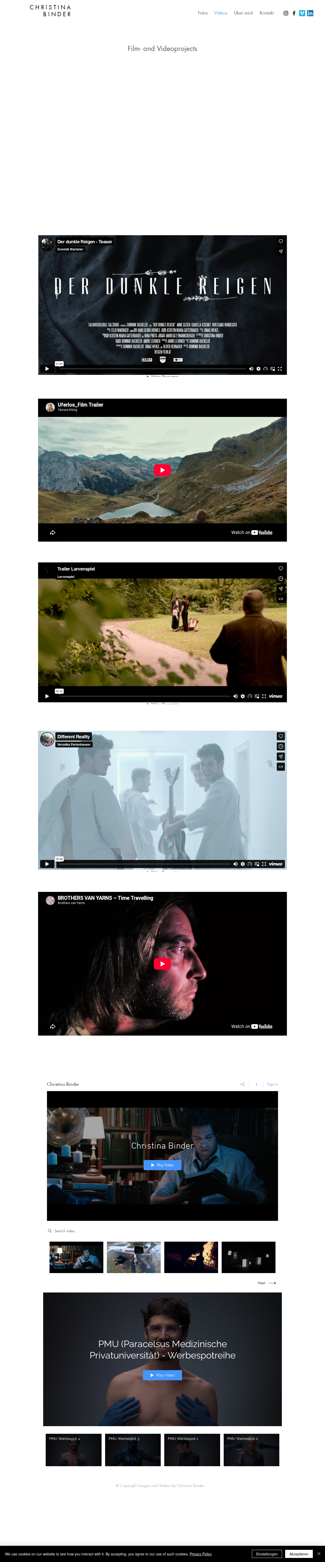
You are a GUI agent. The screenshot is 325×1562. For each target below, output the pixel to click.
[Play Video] (73, 1450)
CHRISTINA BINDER (51, 11)
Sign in (272, 1084)
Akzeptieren (298, 1553)
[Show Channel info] (257, 1084)
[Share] (243, 1084)
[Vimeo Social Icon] (302, 13)
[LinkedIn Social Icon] (310, 13)
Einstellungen (267, 1553)
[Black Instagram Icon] (286, 13)
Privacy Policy (201, 1553)
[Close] (319, 1554)
